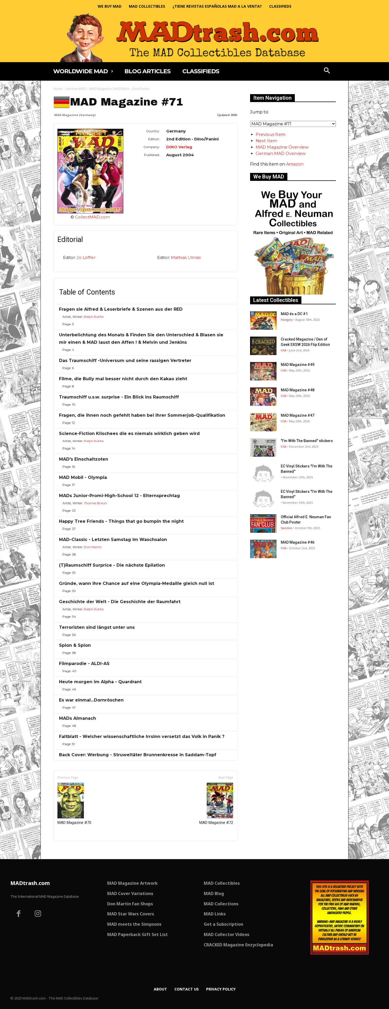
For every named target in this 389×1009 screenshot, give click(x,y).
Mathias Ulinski (186, 257)
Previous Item (270, 134)
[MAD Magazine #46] (263, 549)
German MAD (76, 88)
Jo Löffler (86, 257)
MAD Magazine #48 (297, 390)
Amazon (295, 164)
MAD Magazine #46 (297, 542)
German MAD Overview (281, 153)
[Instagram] (38, 914)
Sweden (286, 528)
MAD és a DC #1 (294, 314)
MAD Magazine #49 (297, 365)
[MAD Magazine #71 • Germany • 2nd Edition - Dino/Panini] (90, 171)
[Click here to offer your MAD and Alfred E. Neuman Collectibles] (293, 293)
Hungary (287, 320)
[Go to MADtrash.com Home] (194, 37)
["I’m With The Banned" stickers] (263, 447)
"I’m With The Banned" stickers (307, 441)
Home (57, 88)
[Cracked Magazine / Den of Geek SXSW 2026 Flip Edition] (263, 346)
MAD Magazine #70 (74, 822)
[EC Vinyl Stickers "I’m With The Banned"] (263, 473)
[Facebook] (18, 914)
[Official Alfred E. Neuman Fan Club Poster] (263, 523)
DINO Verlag (179, 146)
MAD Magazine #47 (297, 415)
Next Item (266, 140)
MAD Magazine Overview (282, 147)
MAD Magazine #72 (216, 822)
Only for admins (71, 849)
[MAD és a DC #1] (263, 320)
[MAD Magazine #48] (263, 396)
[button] (327, 71)
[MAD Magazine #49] (263, 371)
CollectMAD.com (92, 216)
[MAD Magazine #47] (263, 422)
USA (283, 350)
